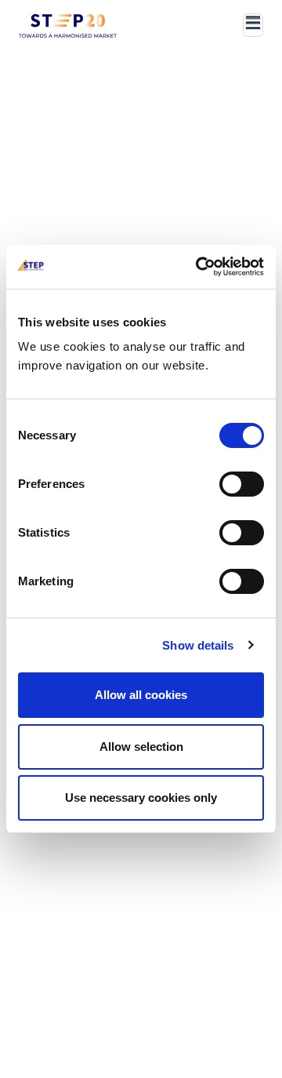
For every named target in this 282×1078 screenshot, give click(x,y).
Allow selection (141, 746)
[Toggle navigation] (253, 25)
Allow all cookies (141, 694)
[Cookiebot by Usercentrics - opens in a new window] (199, 267)
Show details (197, 645)
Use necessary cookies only (141, 797)
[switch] (241, 484)
